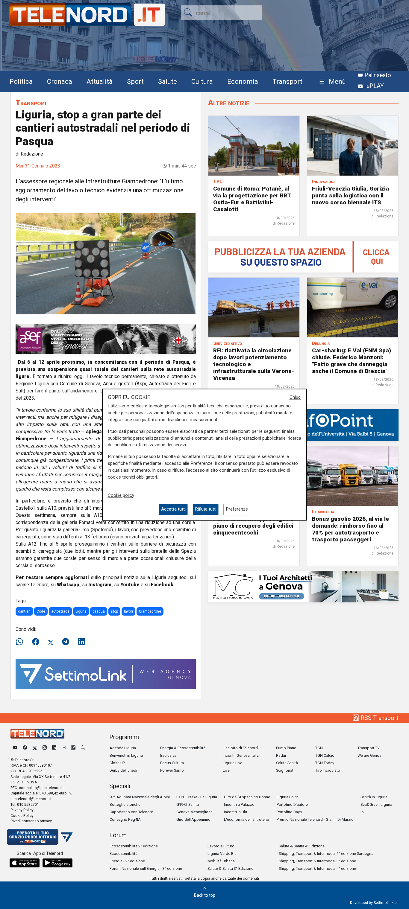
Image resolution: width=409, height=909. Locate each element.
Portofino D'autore (292, 804)
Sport (135, 81)
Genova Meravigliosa (194, 812)
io (362, 812)
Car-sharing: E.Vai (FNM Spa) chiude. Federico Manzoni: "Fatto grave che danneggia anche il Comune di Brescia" (351, 360)
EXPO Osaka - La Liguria (196, 797)
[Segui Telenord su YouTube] (15, 748)
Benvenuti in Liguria (126, 755)
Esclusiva (168, 755)
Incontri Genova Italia (241, 755)
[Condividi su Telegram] (65, 641)
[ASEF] (106, 338)
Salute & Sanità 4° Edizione (302, 846)
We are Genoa (369, 755)
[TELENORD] (37, 734)
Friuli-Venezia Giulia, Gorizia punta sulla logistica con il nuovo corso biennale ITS (350, 195)
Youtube (130, 584)
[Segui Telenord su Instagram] (44, 748)
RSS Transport (379, 717)
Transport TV (369, 748)
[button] (331, 82)
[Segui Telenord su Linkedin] (54, 748)
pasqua (99, 611)
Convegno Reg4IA (125, 819)
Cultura (202, 81)
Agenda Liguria (123, 748)
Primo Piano (286, 748)
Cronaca (59, 81)
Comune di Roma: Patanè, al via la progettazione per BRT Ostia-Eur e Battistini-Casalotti (252, 199)
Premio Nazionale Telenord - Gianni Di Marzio (315, 819)
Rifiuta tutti (205, 509)
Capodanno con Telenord (131, 812)
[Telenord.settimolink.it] (303, 256)
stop (114, 611)
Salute (167, 81)
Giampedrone (150, 611)
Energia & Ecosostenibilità (182, 748)
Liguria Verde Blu (222, 853)
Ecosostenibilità (123, 853)
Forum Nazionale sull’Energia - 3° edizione (146, 868)
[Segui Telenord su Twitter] (35, 748)
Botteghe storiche (125, 804)
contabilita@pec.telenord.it (42, 787)
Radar (281, 755)
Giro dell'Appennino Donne (247, 797)
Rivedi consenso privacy (31, 821)
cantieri (24, 611)
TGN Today (324, 763)
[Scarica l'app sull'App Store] (24, 863)
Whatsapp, (69, 584)
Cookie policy (121, 495)
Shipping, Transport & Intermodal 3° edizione (317, 861)
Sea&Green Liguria (376, 804)
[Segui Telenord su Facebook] (25, 748)
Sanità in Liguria (373, 797)
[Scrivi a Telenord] (64, 748)
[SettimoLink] (106, 674)
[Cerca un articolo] (83, 748)
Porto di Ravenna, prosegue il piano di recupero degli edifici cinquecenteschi (253, 525)
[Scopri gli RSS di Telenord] (73, 748)
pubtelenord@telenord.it (30, 799)
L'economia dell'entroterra (246, 819)
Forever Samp (172, 770)
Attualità (100, 81)
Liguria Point (287, 797)
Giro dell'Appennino (193, 819)
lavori (128, 611)
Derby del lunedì (123, 770)
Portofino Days (289, 812)
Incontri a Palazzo (239, 804)
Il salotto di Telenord (240, 748)
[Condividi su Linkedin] (81, 641)
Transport (287, 81)
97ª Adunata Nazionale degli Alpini (140, 797)
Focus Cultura (172, 763)
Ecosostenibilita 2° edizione (134, 846)
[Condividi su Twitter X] (50, 641)
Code (41, 611)
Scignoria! (284, 770)
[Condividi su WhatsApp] (21, 641)
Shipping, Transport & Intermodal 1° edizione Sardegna (326, 853)
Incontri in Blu (235, 812)
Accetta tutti (173, 509)
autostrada (60, 611)
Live (226, 770)
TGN (319, 748)
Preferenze (237, 509)
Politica (21, 81)
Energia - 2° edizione (127, 861)
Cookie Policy (22, 815)
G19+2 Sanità (187, 804)
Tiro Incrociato (327, 770)
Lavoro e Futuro (220, 846)
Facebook (162, 584)
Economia (242, 81)
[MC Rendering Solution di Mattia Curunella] (303, 586)
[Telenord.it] (40, 836)
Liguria (81, 611)
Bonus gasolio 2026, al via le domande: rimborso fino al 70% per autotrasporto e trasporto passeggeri (350, 529)
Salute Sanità (287, 763)
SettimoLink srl (386, 902)
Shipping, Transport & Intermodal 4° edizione (317, 868)
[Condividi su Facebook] (35, 641)
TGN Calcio (324, 755)
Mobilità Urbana (221, 861)
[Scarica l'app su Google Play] (57, 863)
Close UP (117, 763)
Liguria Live (232, 763)
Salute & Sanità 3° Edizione (230, 868)
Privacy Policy (22, 810)
